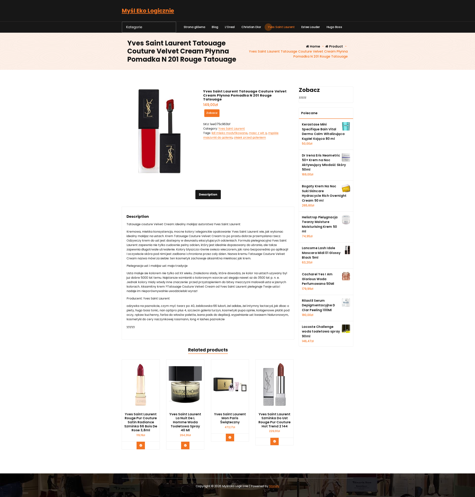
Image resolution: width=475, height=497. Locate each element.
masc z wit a (258, 133)
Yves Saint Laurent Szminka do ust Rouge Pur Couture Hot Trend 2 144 (274, 420)
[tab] (208, 194)
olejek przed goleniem (250, 137)
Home (314, 46)
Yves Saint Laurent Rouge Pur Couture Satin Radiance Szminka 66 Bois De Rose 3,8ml (140, 422)
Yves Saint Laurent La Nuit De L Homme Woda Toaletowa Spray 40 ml (185, 422)
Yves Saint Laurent (231, 128)
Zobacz (212, 113)
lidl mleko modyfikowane (230, 133)
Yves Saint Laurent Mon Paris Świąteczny (230, 418)
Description (208, 194)
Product (335, 46)
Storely (274, 486)
